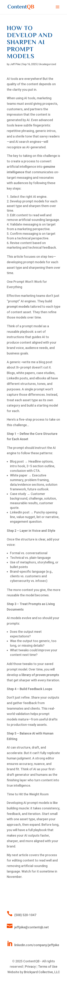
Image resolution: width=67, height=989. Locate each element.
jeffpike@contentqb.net (31, 927)
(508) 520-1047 (25, 915)
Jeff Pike (15, 64)
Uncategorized (47, 64)
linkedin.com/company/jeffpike (36, 945)
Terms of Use (47, 966)
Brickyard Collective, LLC (42, 972)
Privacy (30, 966)
